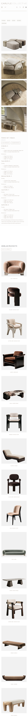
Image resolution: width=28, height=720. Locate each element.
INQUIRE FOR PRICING (15, 142)
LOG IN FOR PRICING (5, 142)
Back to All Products (6, 249)
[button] (25, 7)
